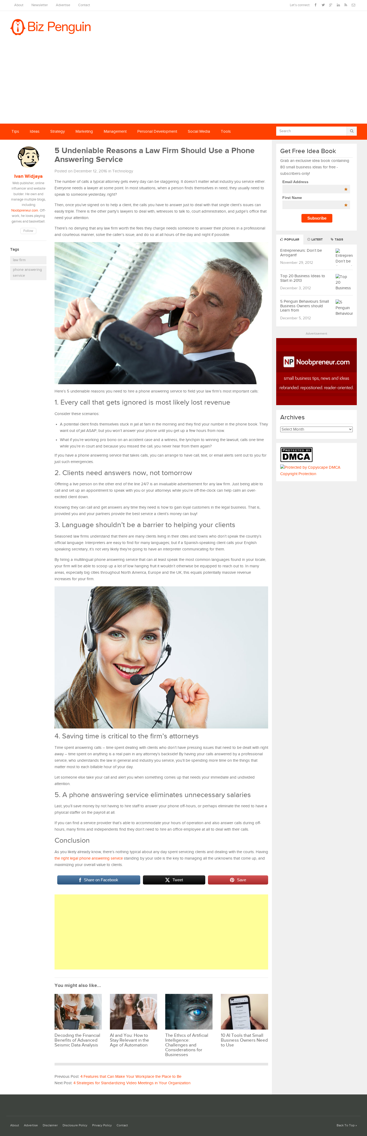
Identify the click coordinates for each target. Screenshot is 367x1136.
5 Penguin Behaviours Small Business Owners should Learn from (304, 306)
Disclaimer (50, 1125)
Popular (291, 240)
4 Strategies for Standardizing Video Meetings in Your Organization (131, 1083)
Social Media (199, 131)
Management (115, 131)
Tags (338, 240)
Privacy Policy (102, 1125)
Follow (28, 231)
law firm (19, 260)
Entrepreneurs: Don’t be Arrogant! (301, 252)
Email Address (314, 182)
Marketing (84, 131)
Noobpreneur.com (24, 211)
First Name (314, 197)
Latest (317, 240)
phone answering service (27, 273)
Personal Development (157, 131)
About (18, 5)
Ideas (34, 131)
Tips (15, 131)
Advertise (63, 5)
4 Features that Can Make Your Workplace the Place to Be (130, 1076)
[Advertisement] (183, 83)
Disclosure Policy (75, 1125)
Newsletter (39, 5)
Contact (84, 5)
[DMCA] (297, 461)
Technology (122, 171)
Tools (226, 131)
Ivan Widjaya (28, 176)
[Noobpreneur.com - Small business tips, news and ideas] (316, 404)
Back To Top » (347, 1125)
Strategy (57, 131)
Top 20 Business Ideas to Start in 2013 (302, 278)
